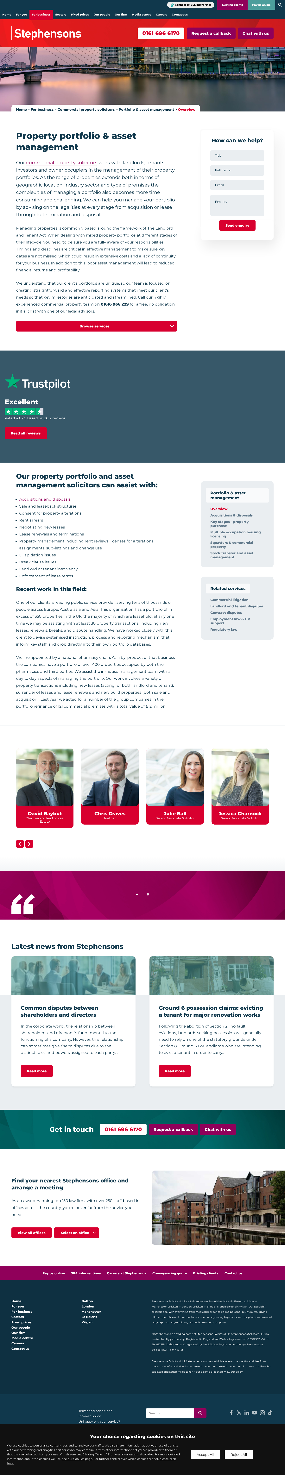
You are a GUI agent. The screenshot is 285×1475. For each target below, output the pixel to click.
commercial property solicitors (61, 162)
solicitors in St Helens (205, 1306)
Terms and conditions (95, 1411)
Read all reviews (26, 433)
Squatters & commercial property (231, 545)
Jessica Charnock (240, 813)
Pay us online (261, 4)
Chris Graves (109, 813)
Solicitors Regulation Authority (226, 1344)
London (88, 1306)
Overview (186, 109)
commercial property (212, 1322)
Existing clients (232, 4)
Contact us (180, 14)
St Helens (89, 1317)
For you (21, 14)
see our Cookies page (77, 1459)
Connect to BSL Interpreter (193, 4)
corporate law (165, 1322)
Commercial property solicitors (86, 109)
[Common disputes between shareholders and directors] (73, 975)
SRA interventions (86, 1273)
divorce (181, 1317)
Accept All (205, 1455)
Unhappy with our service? (99, 1421)
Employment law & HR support (230, 621)
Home (6, 14)
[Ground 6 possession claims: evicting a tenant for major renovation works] (211, 975)
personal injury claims (243, 1311)
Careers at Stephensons (126, 1273)
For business (41, 14)
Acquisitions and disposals (45, 499)
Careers (161, 14)
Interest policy (90, 1416)
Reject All (239, 1455)
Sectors (60, 14)
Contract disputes (226, 613)
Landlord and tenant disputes (236, 606)
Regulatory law (223, 629)
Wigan (87, 1322)
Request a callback (211, 33)
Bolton (87, 1301)
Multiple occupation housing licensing (235, 534)
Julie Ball (175, 813)
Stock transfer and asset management (232, 555)
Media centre (141, 14)
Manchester (91, 1312)
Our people (102, 14)
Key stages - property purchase (229, 524)
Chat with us (256, 33)
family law (169, 1317)
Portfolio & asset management (146, 109)
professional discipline (240, 1317)
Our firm (121, 14)
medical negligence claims (212, 1311)
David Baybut (45, 813)
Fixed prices (80, 14)
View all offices (32, 1233)
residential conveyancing (208, 1317)
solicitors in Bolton (231, 1301)
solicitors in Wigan (236, 1306)
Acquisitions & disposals (231, 515)
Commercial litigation (229, 600)
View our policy (233, 1371)
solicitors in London (180, 1306)
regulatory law (184, 1322)
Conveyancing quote (169, 1273)
